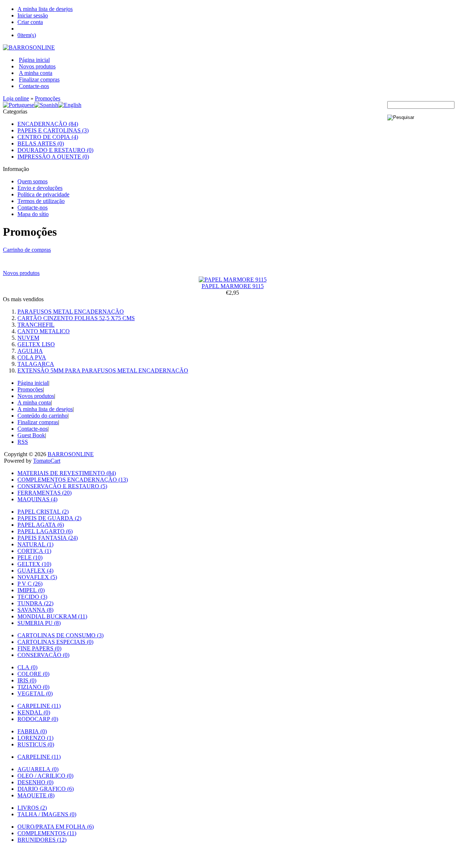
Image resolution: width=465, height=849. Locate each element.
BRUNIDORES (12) (41, 840)
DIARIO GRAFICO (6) (45, 789)
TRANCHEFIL (35, 325)
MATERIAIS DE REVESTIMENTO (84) (66, 473)
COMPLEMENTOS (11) (46, 833)
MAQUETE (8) (35, 795)
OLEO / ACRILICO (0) (45, 776)
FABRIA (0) (32, 731)
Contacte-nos (34, 86)
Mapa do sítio (33, 214)
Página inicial (34, 60)
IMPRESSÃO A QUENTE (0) (53, 157)
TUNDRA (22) (35, 603)
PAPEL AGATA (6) (40, 525)
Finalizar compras (39, 79)
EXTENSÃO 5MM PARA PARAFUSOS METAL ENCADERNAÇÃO (102, 370)
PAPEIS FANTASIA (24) (47, 538)
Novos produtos (37, 66)
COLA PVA (31, 357)
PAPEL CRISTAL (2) (43, 512)
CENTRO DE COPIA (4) (47, 137)
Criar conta (30, 22)
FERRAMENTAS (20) (44, 493)
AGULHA (30, 351)
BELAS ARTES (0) (40, 143)
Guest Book (31, 435)
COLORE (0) (33, 674)
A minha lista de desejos (45, 9)
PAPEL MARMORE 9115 (233, 286)
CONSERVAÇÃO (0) (43, 655)
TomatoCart (46, 461)
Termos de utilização (41, 201)
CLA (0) (27, 667)
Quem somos (32, 181)
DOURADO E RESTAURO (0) (55, 150)
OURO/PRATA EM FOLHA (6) (55, 827)
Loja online (16, 98)
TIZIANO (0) (33, 687)
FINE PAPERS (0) (39, 648)
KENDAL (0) (33, 712)
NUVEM (28, 338)
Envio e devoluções (39, 188)
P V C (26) (30, 584)
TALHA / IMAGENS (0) (46, 814)
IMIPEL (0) (31, 590)
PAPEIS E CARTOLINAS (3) (53, 130)
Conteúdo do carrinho (42, 415)
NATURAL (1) (35, 544)
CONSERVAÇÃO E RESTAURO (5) (62, 486)
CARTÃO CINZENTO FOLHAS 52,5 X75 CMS (76, 318)
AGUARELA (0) (37, 769)
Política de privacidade (43, 194)
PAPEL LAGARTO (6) (45, 531)
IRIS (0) (26, 680)
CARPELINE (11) (39, 706)
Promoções (47, 98)
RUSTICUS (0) (35, 744)
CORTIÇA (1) (34, 551)
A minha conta (35, 73)
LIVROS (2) (32, 808)
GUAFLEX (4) (35, 570)
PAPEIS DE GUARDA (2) (49, 518)
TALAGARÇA (35, 364)
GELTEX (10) (34, 564)
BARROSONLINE (71, 454)
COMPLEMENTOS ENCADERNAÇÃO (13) (72, 480)
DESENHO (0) (35, 782)
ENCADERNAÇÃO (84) (47, 124)
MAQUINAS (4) (37, 499)
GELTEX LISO (36, 344)
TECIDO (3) (32, 597)
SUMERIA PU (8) (39, 623)
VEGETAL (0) (35, 693)
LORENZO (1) (35, 738)
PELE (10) (30, 557)
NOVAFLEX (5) (37, 577)
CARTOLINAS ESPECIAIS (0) (55, 642)
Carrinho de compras (27, 250)
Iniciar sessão (32, 15)
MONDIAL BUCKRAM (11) (52, 616)
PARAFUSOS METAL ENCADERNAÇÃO (70, 311)
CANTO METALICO (43, 331)
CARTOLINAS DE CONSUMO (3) (60, 635)
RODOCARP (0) (37, 719)
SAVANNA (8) (35, 610)
